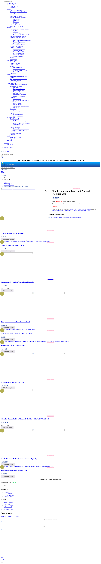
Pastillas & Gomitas (15, 81)
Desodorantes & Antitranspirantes (18, 130)
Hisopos (15, 120)
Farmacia (12, 134)
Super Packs (13, 7)
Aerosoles (15, 110)
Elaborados (13, 62)
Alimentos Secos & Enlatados (17, 37)
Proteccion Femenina (9, 185)
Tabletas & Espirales (18, 111)
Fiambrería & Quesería (15, 63)
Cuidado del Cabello (15, 127)
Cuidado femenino (57, 210)
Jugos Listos (16, 20)
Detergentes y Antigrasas (19, 94)
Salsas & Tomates (17, 33)
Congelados (13, 73)
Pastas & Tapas (14, 64)
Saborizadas (16, 22)
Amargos (15, 23)
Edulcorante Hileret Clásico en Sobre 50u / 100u (16, 334)
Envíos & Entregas (8, 505)
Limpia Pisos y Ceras (18, 90)
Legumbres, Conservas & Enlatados (22, 40)
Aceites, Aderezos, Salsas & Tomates (19, 29)
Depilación (13, 131)
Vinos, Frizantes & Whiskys (17, 26)
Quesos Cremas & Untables (20, 70)
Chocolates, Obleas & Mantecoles (18, 76)
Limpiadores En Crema (19, 89)
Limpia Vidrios (17, 91)
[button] (3, 175)
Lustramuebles (17, 93)
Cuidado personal (66, 210)
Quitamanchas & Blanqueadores (21, 106)
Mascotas (9, 140)
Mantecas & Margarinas (19, 69)
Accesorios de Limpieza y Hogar (18, 84)
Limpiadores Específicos (16, 86)
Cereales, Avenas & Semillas (20, 52)
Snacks (12, 57)
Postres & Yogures (17, 72)
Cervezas (12, 13)
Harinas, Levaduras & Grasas (17, 44)
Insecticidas (13, 109)
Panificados (16, 43)
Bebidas (9, 9)
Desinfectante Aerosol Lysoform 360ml (13, 345)
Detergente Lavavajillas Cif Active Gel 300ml (15, 322)
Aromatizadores (17, 99)
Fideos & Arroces (17, 39)
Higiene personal (82, 210)
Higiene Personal (11, 117)
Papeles (12, 113)
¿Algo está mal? (8, 507)
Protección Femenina (15, 133)
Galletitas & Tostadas (18, 54)
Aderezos (15, 32)
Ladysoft (89, 210)
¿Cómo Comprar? (8, 502)
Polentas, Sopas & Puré (19, 42)
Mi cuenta (6, 143)
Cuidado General (14, 119)
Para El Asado (13, 59)
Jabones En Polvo (17, 103)
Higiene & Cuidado (15, 139)
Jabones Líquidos (17, 104)
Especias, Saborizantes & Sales (18, 36)
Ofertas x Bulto (14, 6)
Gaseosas (12, 14)
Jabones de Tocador (18, 126)
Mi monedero (10, 146)
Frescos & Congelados (12, 60)
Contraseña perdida (8, 147)
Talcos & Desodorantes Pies (20, 121)
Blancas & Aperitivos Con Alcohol (18, 12)
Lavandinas (16, 87)
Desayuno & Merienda (15, 47)
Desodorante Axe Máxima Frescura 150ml (14, 470)
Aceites (15, 30)
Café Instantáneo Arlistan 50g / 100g (12, 233)
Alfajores (12, 77)
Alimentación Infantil (15, 137)
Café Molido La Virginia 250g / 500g (12, 382)
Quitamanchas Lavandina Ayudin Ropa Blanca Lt (17, 282)
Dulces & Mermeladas (18, 53)
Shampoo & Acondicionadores (21, 129)
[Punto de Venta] (3, 164)
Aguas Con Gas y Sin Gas (16, 10)
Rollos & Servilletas (18, 116)
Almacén (9, 27)
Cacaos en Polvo (17, 50)
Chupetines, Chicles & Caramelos (18, 79)
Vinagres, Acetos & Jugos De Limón (22, 34)
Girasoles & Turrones (15, 80)
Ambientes (12, 97)
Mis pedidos (10, 144)
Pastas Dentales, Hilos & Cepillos (21, 123)
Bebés (8, 136)
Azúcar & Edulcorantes (19, 49)
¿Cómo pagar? (7, 504)
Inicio (5, 182)
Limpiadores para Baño (19, 96)
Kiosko (9, 74)
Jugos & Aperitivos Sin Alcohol (18, 17)
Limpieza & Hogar (11, 83)
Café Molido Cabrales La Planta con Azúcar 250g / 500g (19, 459)
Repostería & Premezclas (16, 46)
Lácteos (12, 66)
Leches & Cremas (17, 67)
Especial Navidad (11, 3)
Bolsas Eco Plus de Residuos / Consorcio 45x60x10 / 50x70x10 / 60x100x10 (25, 419)
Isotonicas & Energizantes (16, 16)
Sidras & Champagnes (15, 24)
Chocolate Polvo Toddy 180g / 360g (12, 245)
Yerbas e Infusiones (18, 56)
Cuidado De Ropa (14, 101)
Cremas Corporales (18, 124)
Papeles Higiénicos (18, 114)
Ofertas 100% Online (12, 4)
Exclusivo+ (74, 210)
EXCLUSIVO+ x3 (75, 209)
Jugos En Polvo (17, 19)
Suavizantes (16, 107)
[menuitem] (9, 164)
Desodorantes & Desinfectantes (21, 100)
